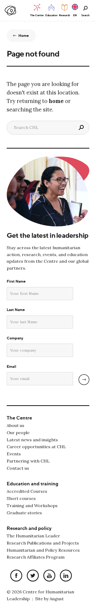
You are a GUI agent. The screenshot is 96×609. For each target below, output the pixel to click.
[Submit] (83, 379)
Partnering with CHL (28, 461)
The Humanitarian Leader (33, 535)
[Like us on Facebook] (15, 576)
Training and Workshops (32, 505)
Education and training (32, 484)
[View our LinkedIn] (64, 576)
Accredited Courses (27, 491)
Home (24, 35)
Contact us (18, 468)
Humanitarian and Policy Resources (43, 550)
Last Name (16, 309)
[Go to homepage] (10, 11)
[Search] (81, 127)
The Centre (19, 418)
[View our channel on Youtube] (48, 576)
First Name (16, 281)
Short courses (21, 498)
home (56, 101)
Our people (18, 432)
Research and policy (29, 528)
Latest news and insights (32, 439)
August (57, 598)
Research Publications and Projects (43, 543)
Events (14, 453)
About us (15, 425)
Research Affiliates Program (36, 557)
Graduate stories (24, 512)
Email (11, 366)
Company (15, 338)
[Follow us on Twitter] (31, 576)
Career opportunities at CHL (36, 446)
